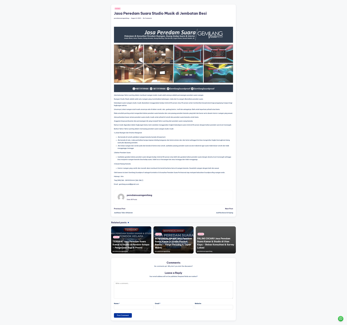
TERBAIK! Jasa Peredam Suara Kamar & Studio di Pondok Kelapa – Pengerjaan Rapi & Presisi (131, 244)
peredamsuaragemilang (139, 195)
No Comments (147, 18)
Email (157, 303)
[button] (132, 199)
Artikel (117, 8)
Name (117, 303)
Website (198, 303)
